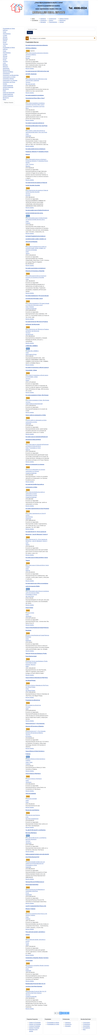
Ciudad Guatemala (8, 85)
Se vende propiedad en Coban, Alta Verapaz (37, 395)
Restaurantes (6, 70)
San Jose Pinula (30, 596)
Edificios (5, 30)
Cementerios (6, 73)
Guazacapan (29, 894)
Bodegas (5, 39)
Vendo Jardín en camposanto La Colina (36, 415)
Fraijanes (28, 223)
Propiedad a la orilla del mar (33, 700)
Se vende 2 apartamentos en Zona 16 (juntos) (37, 508)
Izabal (27, 666)
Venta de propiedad (31, 793)
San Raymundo (29, 334)
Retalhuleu (28, 640)
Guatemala (28, 136)
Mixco (27, 108)
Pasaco (27, 380)
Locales (5, 35)
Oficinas (5, 37)
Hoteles (5, 84)
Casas (4, 32)
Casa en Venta (29, 607)
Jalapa (27, 944)
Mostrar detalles (30, 68)
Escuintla (28, 195)
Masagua (28, 166)
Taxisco (27, 253)
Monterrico (6, 89)
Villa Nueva (28, 616)
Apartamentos (7, 33)
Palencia (28, 449)
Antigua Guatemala (8, 87)
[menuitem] (33, 18)
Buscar (30, 32)
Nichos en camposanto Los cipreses (35, 464)
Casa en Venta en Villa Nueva (33, 773)
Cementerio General (8, 78)
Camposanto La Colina (9, 77)
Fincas (4, 42)
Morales (28, 58)
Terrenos (5, 44)
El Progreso (29, 736)
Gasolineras (6, 68)
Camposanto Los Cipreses (10, 80)
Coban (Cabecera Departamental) (34, 403)
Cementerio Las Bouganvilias (11, 75)
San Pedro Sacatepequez (32, 818)
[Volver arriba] (95, 1032)
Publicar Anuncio (8, 102)
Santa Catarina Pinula (31, 354)
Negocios (5, 66)
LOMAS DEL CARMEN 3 (32, 345)
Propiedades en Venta (9, 28)
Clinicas (5, 40)
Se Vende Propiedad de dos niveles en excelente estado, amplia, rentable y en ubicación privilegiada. (36, 238)
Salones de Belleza (8, 71)
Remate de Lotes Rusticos (32, 810)
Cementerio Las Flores (9, 82)
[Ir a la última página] (68, 1013)
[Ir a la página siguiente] (65, 1013)
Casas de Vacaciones (8, 92)
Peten (4, 90)
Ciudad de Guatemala (31, 308)
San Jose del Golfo (30, 84)
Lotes (4, 45)
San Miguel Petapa (30, 690)
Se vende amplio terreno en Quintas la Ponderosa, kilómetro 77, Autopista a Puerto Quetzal (37, 151)
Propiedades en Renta (9, 47)
